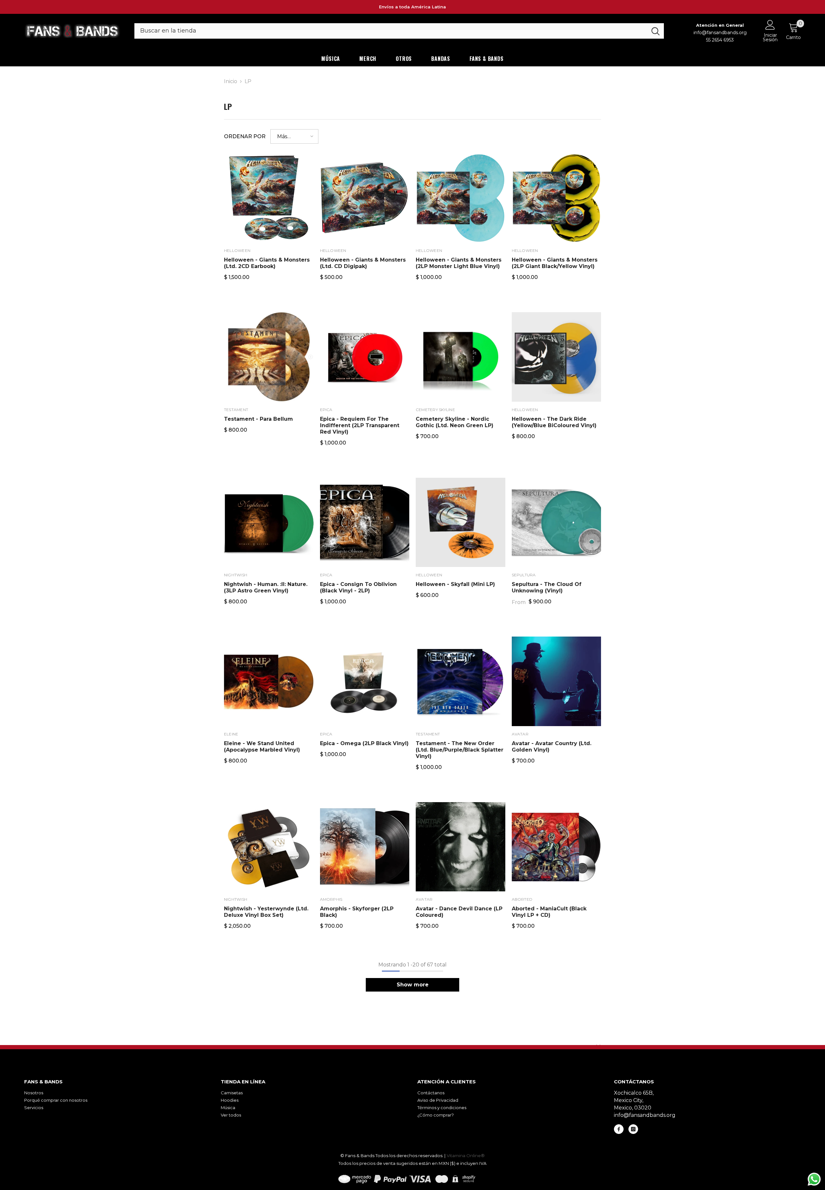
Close (598, 1047)
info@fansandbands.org (720, 32)
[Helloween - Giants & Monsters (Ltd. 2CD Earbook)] (269, 198)
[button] (294, 136)
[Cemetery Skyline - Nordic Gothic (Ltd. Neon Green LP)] (460, 357)
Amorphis (331, 899)
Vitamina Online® (466, 1155)
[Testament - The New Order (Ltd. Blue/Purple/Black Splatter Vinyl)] (460, 681)
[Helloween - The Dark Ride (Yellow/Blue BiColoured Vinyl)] (556, 357)
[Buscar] (399, 31)
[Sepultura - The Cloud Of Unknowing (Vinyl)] (556, 522)
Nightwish (235, 574)
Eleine (231, 734)
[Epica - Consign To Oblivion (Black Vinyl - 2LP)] (365, 522)
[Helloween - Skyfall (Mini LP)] (460, 522)
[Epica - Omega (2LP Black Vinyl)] (365, 681)
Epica (326, 409)
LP (248, 81)
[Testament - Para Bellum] (269, 357)
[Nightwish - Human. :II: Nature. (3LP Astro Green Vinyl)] (269, 522)
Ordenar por (245, 136)
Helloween (237, 250)
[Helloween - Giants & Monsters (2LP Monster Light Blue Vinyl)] (460, 198)
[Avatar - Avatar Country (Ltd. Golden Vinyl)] (556, 681)
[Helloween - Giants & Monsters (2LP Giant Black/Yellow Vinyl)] (556, 198)
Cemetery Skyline (435, 409)
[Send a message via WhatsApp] (814, 1179)
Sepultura (524, 574)
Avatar (520, 734)
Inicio (230, 81)
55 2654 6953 (720, 40)
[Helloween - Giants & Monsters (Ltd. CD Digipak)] (365, 198)
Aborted (522, 899)
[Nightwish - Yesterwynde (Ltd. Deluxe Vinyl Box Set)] (269, 847)
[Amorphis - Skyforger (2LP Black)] (365, 847)
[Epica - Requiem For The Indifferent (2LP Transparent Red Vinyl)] (365, 357)
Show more (413, 985)
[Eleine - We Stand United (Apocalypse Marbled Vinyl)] (269, 681)
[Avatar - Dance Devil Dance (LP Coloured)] (460, 847)
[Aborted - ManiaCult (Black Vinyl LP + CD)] (556, 847)
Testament (236, 409)
